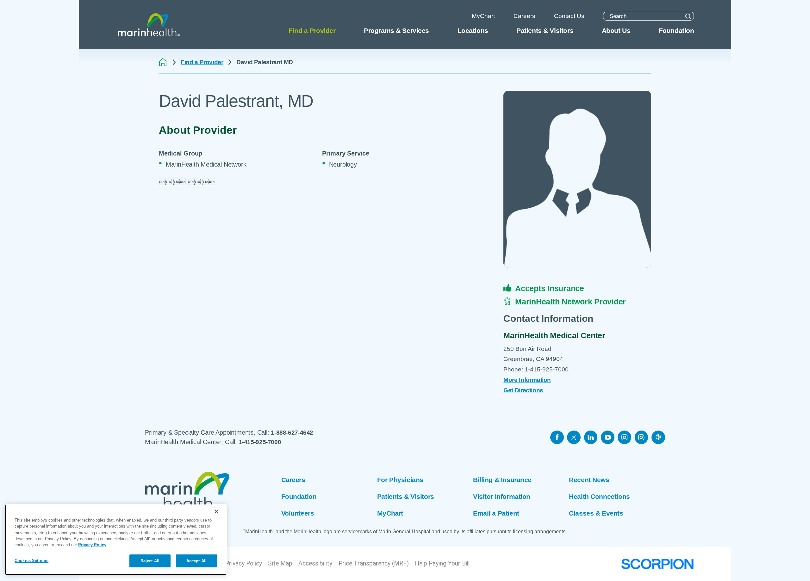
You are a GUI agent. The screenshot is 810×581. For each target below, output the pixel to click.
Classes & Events (596, 513)
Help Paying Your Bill (442, 563)
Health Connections (599, 496)
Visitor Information (501, 496)
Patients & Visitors (405, 496)
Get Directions (523, 390)
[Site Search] (688, 16)
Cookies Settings (31, 560)
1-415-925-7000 (260, 442)
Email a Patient (496, 513)
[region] (116, 540)
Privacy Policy (243, 563)
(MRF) (400, 563)
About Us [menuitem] (616, 30)
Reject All (149, 561)
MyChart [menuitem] (483, 16)
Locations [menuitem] (473, 30)
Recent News (589, 480)
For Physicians (400, 480)
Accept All (196, 561)
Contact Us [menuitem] (569, 16)
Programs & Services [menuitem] (396, 30)
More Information (527, 379)
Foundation (299, 496)
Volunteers (297, 513)
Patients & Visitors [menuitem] (544, 30)
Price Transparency (364, 563)
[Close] (216, 511)
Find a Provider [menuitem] (312, 30)
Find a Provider (202, 62)
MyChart (390, 513)
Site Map (280, 563)
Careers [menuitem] (524, 16)
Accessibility (315, 563)
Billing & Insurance (502, 480)
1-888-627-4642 (292, 432)
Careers (293, 480)
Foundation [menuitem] (676, 30)
